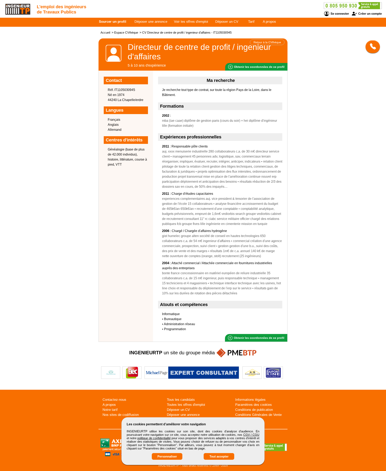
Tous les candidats (181, 400)
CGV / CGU (251, 434)
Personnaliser (167, 456)
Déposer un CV (226, 22)
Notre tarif (110, 410)
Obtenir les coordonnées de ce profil (258, 337)
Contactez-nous (114, 400)
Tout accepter (219, 456)
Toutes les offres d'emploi (186, 405)
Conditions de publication (254, 410)
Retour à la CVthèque (267, 42)
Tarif (251, 22)
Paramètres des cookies (253, 405)
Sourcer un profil (112, 22)
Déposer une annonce (150, 22)
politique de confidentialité (153, 438)
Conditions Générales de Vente (258, 415)
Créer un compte (369, 13)
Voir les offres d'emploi (191, 22)
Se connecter (339, 13)
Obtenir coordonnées (258, 66)
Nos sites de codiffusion (121, 415)
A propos (269, 22)
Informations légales (250, 400)
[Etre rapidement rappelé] (371, 46)
